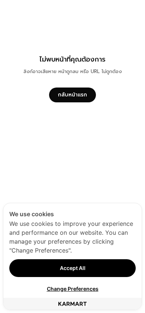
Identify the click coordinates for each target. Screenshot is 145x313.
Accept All (73, 268)
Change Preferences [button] (73, 289)
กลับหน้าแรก (72, 95)
